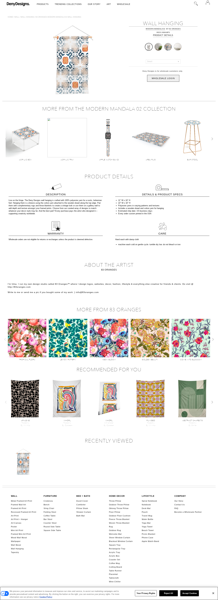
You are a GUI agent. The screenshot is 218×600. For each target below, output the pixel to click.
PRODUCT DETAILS (163, 35)
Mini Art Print (17, 530)
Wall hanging (27, 17)
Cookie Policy (45, 597)
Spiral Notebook (149, 501)
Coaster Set (114, 560)
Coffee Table (50, 516)
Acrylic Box (114, 556)
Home (10, 17)
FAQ (176, 508)
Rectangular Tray (117, 549)
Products (43, 4)
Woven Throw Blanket (119, 523)
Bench (47, 505)
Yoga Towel (147, 527)
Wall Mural (16, 545)
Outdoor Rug (115, 530)
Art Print (15, 516)
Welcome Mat (115, 534)
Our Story (94, 4)
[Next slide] (212, 138)
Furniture (50, 496)
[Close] (213, 593)
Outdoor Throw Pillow (119, 505)
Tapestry (15, 552)
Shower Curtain (83, 512)
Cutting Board (115, 567)
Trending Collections (68, 4)
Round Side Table (52, 527)
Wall (16, 17)
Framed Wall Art (18, 505)
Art (109, 4)
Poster (14, 527)
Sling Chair (49, 508)
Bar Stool (48, 519)
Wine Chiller (115, 582)
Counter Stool (50, 523)
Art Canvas (16, 523)
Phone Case (147, 538)
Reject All (168, 593)
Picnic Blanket (148, 534)
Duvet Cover (82, 501)
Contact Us (179, 505)
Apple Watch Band (150, 541)
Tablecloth (114, 578)
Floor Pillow (114, 512)
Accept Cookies (189, 593)
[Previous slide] (5, 138)
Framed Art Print (18, 508)
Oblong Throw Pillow (119, 508)
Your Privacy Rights (146, 593)
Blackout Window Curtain (121, 541)
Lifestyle (148, 496)
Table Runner (115, 571)
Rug (111, 527)
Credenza (48, 501)
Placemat (113, 574)
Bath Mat (80, 516)
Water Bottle (147, 519)
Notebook (146, 505)
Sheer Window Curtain (119, 538)
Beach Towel (148, 530)
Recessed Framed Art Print (23, 512)
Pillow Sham (82, 508)
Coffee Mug (114, 563)
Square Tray (115, 545)
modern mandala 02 (155, 29)
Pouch (145, 512)
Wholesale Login (163, 78)
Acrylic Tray (114, 552)
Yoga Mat (146, 523)
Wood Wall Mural (19, 538)
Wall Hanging (17, 549)
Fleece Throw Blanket (119, 519)
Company (180, 496)
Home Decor (117, 496)
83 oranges (175, 29)
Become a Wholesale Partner (188, 512)
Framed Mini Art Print (21, 534)
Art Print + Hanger (19, 519)
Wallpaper (16, 541)
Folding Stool (50, 512)
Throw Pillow (115, 501)
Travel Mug (147, 516)
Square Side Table (52, 530)
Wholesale (123, 4)
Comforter (81, 505)
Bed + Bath (83, 496)
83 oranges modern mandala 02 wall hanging (58, 17)
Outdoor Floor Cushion (120, 516)
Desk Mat (146, 508)
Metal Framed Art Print (21, 501)
